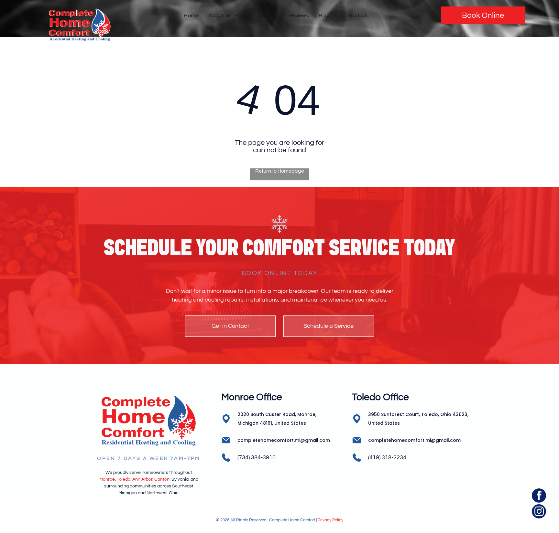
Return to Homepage (279, 171)
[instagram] (539, 512)
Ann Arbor (142, 479)
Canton (162, 479)
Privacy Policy (330, 520)
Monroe (107, 479)
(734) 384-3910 (256, 457)
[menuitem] (191, 15)
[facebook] (539, 496)
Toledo (123, 479)
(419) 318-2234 (387, 457)
